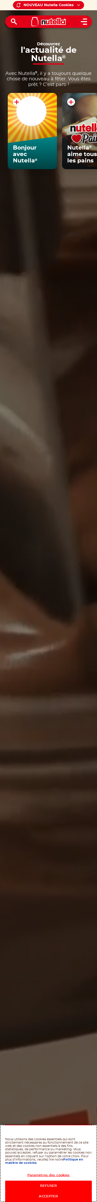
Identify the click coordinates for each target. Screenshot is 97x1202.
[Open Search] (14, 21)
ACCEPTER (48, 1196)
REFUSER (48, 1186)
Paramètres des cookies (48, 1175)
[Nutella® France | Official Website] (48, 21)
